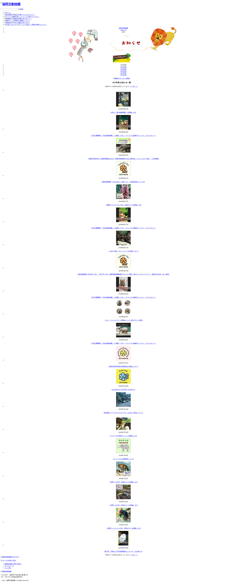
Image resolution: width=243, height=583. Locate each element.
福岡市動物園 (123, 28)
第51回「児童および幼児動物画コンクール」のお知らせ (123, 551)
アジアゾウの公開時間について (123, 459)
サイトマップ (9, 566)
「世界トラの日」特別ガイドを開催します (123, 482)
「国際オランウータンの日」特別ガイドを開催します (123, 205)
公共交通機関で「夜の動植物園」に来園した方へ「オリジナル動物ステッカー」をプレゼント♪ (123, 135)
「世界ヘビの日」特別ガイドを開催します (123, 505)
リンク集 (8, 568)
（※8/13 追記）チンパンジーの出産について (123, 251)
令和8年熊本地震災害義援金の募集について (123, 366)
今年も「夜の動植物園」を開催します (123, 112)
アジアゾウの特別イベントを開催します (123, 436)
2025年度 (123, 67)
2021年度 (123, 75)
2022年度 (123, 73)
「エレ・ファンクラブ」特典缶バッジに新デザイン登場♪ (123, 320)
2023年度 (123, 71)
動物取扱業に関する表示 (13, 564)
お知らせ (123, 30)
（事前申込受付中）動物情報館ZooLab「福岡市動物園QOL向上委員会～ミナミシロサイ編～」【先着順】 (123, 158)
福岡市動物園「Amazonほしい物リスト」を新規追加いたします (123, 182)
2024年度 (123, 69)
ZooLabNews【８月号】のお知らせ (123, 389)
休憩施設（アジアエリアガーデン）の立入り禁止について (123, 412)
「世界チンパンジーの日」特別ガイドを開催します (123, 528)
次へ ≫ (135, 86)
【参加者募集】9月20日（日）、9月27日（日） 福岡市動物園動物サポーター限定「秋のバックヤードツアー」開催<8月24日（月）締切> (123, 274)
